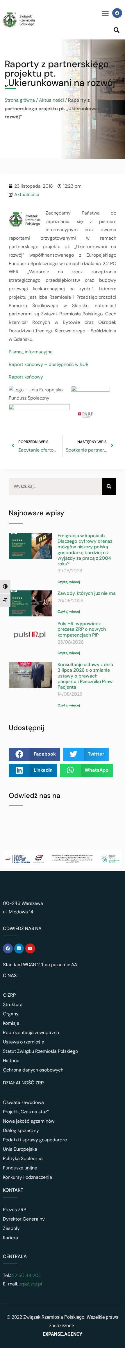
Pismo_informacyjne (31, 352)
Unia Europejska (20, 1149)
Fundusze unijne (20, 1168)
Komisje (11, 1023)
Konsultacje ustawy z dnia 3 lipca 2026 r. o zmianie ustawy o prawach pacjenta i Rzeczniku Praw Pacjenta (85, 675)
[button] (105, 13)
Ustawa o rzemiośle (23, 1042)
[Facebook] (117, 13)
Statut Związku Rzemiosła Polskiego (40, 1051)
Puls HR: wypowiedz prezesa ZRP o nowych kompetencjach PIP (82, 629)
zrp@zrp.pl (30, 1284)
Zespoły (11, 1228)
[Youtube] (30, 948)
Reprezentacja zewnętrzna (31, 1032)
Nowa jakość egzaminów (28, 1121)
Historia (11, 1060)
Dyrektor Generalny (24, 1219)
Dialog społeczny (21, 1130)
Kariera (10, 1238)
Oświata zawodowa (23, 1102)
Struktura (13, 1004)
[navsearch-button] (116, 29)
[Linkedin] (19, 948)
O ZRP (9, 995)
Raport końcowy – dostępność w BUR (49, 364)
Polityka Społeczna (23, 1158)
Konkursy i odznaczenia (27, 1177)
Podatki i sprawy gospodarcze (35, 1140)
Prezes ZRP (14, 1210)
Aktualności (51, 100)
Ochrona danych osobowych (33, 1070)
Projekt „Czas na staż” (26, 1112)
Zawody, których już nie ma (87, 593)
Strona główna (20, 100)
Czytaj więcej (69, 582)
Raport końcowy (26, 377)
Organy (11, 1014)
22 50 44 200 (26, 1275)
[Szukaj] (109, 486)
